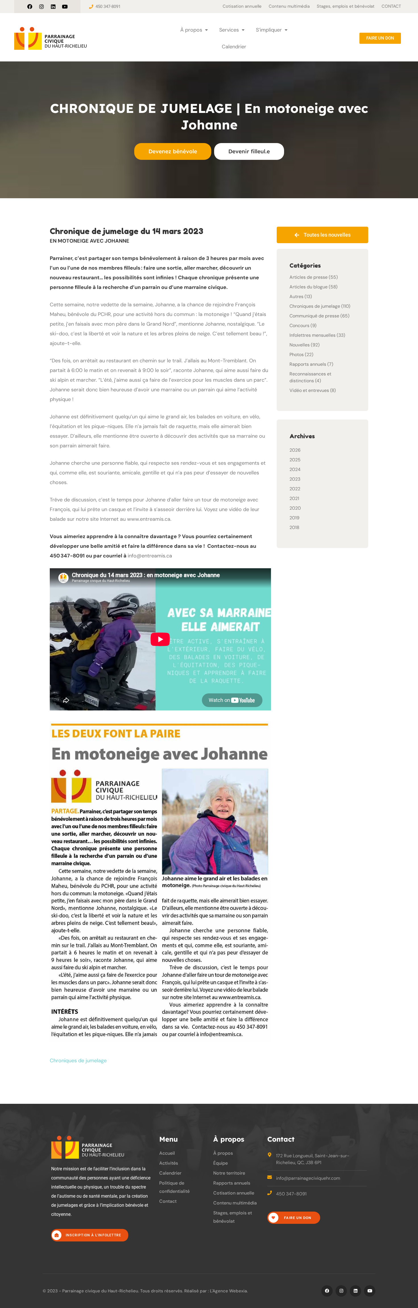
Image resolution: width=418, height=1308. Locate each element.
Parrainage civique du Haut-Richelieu (100, 1291)
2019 (294, 518)
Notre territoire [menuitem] (229, 1173)
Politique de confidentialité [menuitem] (174, 1187)
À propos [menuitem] (191, 29)
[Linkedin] (53, 6)
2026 (295, 450)
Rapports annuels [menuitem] (231, 1183)
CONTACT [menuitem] (391, 6)
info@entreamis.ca (150, 555)
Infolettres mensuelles (312, 335)
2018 (294, 527)
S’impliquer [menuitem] (269, 29)
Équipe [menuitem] (220, 1163)
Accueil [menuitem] (167, 1153)
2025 (295, 460)
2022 (294, 489)
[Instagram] (41, 6)
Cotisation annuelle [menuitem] (242, 6)
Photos (296, 355)
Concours (299, 325)
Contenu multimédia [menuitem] (289, 6)
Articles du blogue (308, 287)
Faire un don (297, 1218)
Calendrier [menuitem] (234, 46)
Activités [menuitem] (168, 1163)
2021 (294, 498)
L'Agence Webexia (228, 1291)
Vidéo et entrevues (309, 390)
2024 (295, 469)
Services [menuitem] (229, 29)
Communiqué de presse (314, 316)
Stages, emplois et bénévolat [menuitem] (345, 6)
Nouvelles (299, 345)
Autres (296, 296)
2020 (295, 508)
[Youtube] (65, 6)
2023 (294, 479)
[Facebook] (30, 6)
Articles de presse (308, 277)
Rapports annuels (307, 364)
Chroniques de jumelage (78, 1060)
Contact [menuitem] (168, 1201)
